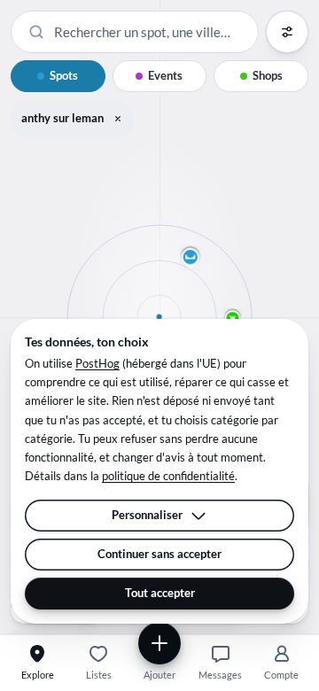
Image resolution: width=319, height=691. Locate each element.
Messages (220, 674)
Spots (64, 75)
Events (165, 75)
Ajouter (159, 674)
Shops (268, 75)
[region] (159, 317)
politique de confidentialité (168, 476)
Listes (99, 674)
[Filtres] (287, 32)
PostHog (97, 363)
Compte (281, 674)
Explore (37, 674)
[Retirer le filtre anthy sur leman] (117, 118)
